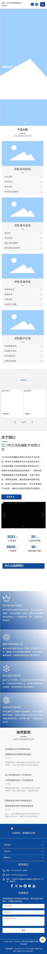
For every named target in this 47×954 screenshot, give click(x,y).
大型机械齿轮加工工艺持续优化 (19, 780)
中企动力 (17, 949)
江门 (23, 949)
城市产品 (38, 949)
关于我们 (7, 845)
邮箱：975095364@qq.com (17, 875)
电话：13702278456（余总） (17, 870)
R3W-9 (27, 414)
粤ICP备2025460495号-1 (23, 951)
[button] (14, 422)
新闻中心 (7, 858)
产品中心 (7, 851)
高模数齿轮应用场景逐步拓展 (18, 754)
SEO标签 (30, 949)
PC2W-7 (6, 414)
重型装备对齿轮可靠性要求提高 (19, 806)
